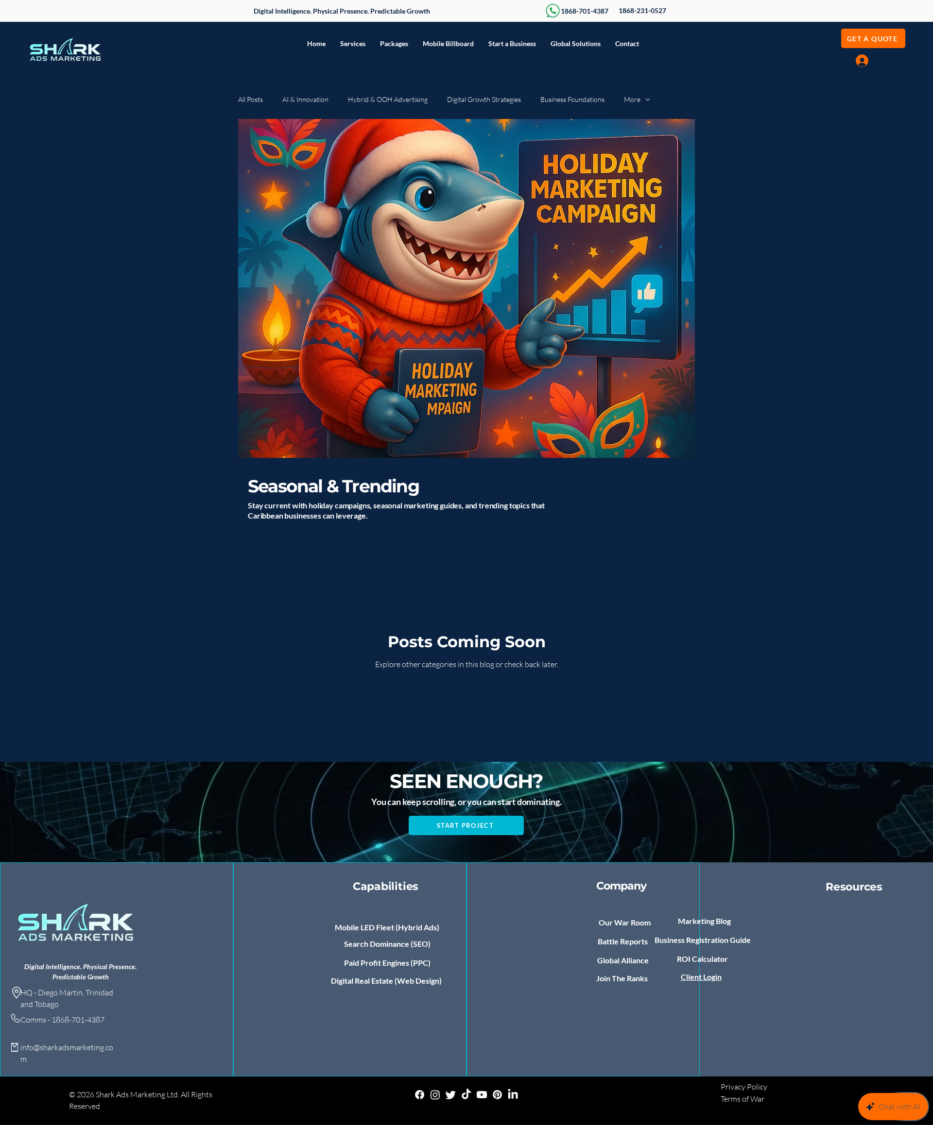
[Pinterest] (497, 1095)
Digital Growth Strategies (484, 99)
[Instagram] (435, 1095)
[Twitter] (451, 1095)
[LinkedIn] (513, 1095)
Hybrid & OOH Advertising (388, 99)
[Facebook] (420, 1095)
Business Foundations (572, 99)
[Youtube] (482, 1095)
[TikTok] (466, 1095)
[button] (353, 43)
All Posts (250, 99)
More (632, 99)
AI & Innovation (305, 99)
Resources (854, 886)
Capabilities (385, 886)
